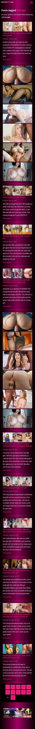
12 (13, 697)
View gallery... (7, 59)
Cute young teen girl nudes (14, 197)
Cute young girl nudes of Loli (14, 488)
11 (8, 697)
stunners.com (7, 2)
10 (28, 692)
